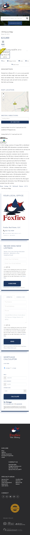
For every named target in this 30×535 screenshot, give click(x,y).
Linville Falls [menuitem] (19, 479)
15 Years (14, 368)
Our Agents (12, 235)
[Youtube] (10, 496)
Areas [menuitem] (3, 457)
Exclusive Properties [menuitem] (7, 455)
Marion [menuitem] (18, 484)
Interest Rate (7, 388)
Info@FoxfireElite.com (15, 466)
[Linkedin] (7, 496)
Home (1, 186)
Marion (21, 186)
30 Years (7, 368)
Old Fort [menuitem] (18, 481)
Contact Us (6, 235)
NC (10, 186)
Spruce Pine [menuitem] (5, 479)
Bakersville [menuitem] (5, 484)
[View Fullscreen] (3, 100)
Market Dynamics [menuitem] (7, 454)
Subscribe (12, 283)
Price (5, 375)
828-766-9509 (9, 231)
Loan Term (6, 363)
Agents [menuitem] (4, 452)
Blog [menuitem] (3, 451)
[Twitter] (14, 496)
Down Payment (7, 381)
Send (12, 341)
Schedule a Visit (20, 297)
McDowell (15, 186)
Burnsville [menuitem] (4, 481)
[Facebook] (3, 496)
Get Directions (15, 122)
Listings (6, 186)
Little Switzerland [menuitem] (7, 482)
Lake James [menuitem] (5, 485)
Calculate (15, 396)
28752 (26, 186)
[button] (27, 18)
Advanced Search (16, 23)
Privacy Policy (8, 518)
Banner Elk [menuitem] (19, 482)
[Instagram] (17, 496)
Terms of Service (11, 348)
